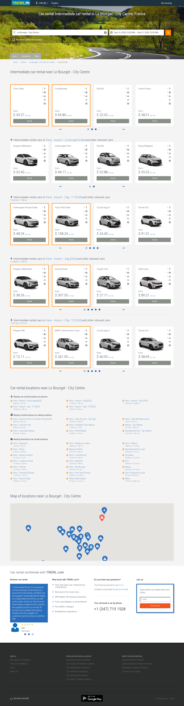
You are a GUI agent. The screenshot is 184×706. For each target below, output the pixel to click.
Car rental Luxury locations (78, 660)
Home (15, 62)
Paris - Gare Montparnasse (137, 419)
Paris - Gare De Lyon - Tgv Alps (82, 419)
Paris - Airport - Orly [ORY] (136, 401)
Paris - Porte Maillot (77, 431)
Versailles (129, 455)
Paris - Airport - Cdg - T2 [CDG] (64, 320)
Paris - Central (19, 467)
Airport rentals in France (133, 660)
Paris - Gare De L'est (22, 425)
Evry (127, 461)
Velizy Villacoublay (77, 478)
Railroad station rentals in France (137, 664)
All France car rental (131, 671)
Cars (15, 56)
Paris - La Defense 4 (78, 455)
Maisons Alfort (75, 449)
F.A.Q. (121, 585)
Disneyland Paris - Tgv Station (138, 431)
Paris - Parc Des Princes (80, 473)
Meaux (128, 467)
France (23, 62)
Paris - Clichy (19, 449)
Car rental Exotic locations (78, 667)
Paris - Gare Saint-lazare (23, 431)
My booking (166, 3)
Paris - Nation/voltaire (23, 455)
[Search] (168, 33)
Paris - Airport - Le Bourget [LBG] (65, 140)
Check (29, 121)
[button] (42, 3)
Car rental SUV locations (77, 671)
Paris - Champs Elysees (23, 473)
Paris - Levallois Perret (23, 461)
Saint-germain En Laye (135, 449)
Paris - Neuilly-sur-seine (79, 443)
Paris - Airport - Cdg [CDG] (61, 258)
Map (37, 56)
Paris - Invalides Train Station (82, 425)
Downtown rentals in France (134, 667)
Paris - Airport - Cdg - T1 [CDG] (64, 197)
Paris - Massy (131, 443)
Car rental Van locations (77, 675)
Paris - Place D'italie (21, 478)
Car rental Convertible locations (80, 664)
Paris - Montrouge (77, 467)
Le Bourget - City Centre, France (42, 62)
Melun (127, 478)
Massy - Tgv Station (134, 425)
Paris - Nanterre (76, 461)
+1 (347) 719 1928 (110, 609)
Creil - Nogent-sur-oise (135, 473)
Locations (25, 56)
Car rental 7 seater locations (78, 679)
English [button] (54, 3)
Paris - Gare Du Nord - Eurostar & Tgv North (32, 419)
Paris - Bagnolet (20, 443)
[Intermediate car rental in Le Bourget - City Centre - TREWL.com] (92, 698)
